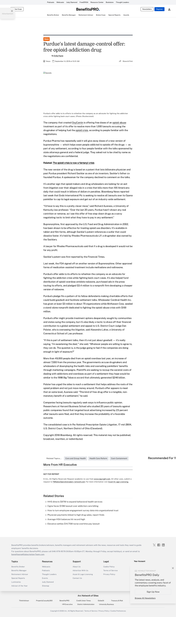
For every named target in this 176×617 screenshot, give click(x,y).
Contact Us (77, 578)
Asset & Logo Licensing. (118, 482)
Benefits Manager (19, 570)
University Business (106, 604)
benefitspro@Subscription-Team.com (27, 554)
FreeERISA (84, 2)
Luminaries (16, 582)
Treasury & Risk (117, 601)
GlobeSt (101, 601)
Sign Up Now (153, 592)
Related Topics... (54, 458)
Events (45, 578)
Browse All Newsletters (145, 598)
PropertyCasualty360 (44, 601)
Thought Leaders (122, 2)
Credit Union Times (83, 601)
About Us (77, 567)
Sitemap (45, 586)
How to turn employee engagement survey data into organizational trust (82, 510)
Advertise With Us (80, 570)
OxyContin (77, 122)
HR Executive (67, 604)
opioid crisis (82, 130)
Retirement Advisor (19, 574)
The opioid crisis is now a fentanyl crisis (73, 162)
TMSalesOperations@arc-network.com (69, 482)
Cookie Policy (109, 567)
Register (159, 9)
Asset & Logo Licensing (83, 574)
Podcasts (50, 2)
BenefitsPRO (64, 601)
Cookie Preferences (118, 611)
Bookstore (110, 2)
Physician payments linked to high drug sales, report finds (75, 515)
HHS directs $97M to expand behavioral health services (74, 501)
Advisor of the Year (19, 586)
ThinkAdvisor (24, 601)
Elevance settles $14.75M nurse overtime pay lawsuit (73, 523)
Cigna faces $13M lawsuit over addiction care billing (72, 506)
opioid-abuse (119, 122)
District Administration (85, 604)
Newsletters (147, 9)
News (46, 39)
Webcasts (60, 2)
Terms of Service (110, 570)
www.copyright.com (102, 479)
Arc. (65, 611)
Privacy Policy (109, 574)
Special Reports (18, 578)
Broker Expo (17, 9)
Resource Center (97, 2)
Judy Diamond (71, 2)
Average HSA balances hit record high (66, 519)
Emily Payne (58, 56)
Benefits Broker (18, 567)
